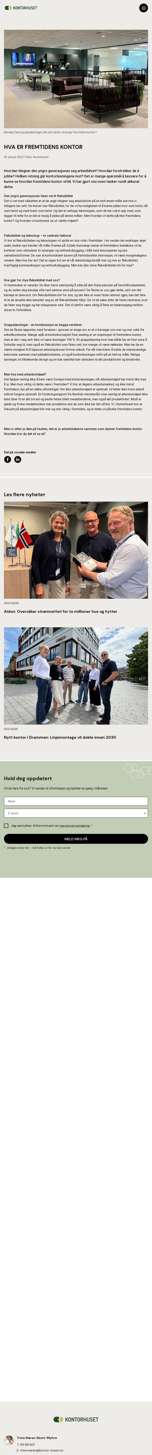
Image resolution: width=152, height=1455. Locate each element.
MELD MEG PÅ (76, 839)
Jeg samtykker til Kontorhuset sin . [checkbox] (52, 826)
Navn (11, 801)
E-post (13, 813)
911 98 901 (27, 1445)
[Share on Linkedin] (17, 459)
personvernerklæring (75, 826)
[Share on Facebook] (7, 459)
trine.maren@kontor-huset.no (41, 1450)
